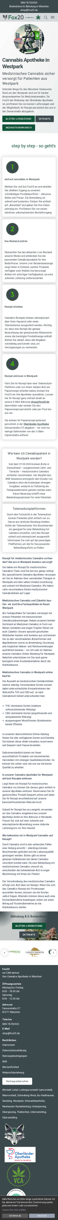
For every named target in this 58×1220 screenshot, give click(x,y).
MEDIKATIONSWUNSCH (19, 127)
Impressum (8, 1044)
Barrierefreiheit (10, 1067)
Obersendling (9, 1117)
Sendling (7, 1100)
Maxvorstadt (9, 1095)
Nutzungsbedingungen (14, 1055)
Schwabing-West (26, 1095)
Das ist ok (42, 1215)
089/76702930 (29, 2)
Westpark (18, 1100)
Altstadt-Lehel (10, 1089)
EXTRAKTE (44, 118)
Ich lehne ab (15, 1215)
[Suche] (46, 17)
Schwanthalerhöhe (35, 1100)
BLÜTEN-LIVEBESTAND (18, 118)
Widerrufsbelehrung (13, 1072)
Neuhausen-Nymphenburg (16, 1106)
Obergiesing (9, 1112)
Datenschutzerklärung (14, 1050)
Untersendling (38, 1112)
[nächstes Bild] (53, 953)
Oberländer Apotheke (36, 424)
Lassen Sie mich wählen (14, 1210)
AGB (4, 1061)
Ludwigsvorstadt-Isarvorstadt (35, 1089)
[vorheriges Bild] (5, 953)
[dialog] (29, 1208)
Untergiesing (39, 1106)
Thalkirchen (23, 1112)
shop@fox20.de (29, 10)
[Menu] (52, 17)
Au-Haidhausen (45, 1095)
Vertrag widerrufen (17, 1081)
